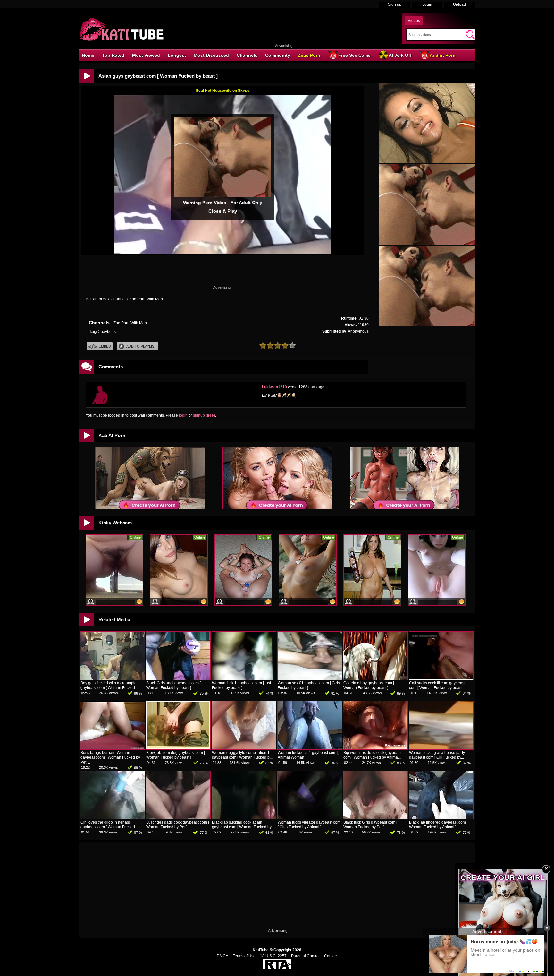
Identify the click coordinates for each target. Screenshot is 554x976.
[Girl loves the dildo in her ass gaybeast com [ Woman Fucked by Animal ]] (112, 818)
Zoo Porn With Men (130, 323)
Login (427, 4)
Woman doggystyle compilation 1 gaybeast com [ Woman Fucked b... (242, 755)
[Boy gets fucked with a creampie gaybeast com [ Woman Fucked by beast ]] (112, 678)
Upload (459, 4)
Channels (247, 55)
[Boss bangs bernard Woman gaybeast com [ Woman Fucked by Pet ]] (112, 748)
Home (88, 55)
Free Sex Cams (354, 55)
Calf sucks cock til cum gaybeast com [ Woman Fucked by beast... (437, 685)
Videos (414, 20)
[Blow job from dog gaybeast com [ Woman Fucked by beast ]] (178, 748)
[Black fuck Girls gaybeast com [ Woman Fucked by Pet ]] (375, 818)
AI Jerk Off (400, 55)
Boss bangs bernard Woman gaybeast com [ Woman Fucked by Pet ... (110, 757)
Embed (105, 346)
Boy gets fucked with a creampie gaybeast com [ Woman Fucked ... (109, 685)
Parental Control (305, 956)
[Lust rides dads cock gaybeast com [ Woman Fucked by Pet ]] (178, 818)
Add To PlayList (141, 346)
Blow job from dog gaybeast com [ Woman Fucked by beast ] (175, 755)
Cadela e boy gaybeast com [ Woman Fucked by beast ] (368, 685)
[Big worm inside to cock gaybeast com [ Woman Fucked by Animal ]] (375, 748)
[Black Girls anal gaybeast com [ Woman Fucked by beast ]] (178, 678)
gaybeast (109, 331)
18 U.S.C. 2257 (273, 956)
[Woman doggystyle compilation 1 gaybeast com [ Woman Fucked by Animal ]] (244, 748)
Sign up (394, 4)
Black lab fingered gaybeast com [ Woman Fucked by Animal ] (438, 824)
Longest (177, 55)
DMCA (222, 956)
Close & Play (222, 211)
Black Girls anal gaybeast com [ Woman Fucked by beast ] (173, 685)
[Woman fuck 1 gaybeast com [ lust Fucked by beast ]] (244, 678)
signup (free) (204, 415)
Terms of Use (244, 956)
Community (277, 55)
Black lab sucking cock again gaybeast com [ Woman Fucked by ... (243, 824)
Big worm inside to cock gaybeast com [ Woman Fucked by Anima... (372, 755)
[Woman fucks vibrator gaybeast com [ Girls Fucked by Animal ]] (310, 818)
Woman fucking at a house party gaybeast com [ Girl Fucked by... (437, 755)
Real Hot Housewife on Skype (222, 90)
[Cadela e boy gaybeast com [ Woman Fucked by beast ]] (375, 678)
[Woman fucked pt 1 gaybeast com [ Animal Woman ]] (310, 748)
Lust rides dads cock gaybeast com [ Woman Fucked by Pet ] (177, 824)
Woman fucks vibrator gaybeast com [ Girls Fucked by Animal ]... (309, 824)
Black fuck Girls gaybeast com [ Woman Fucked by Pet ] (370, 824)
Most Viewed (146, 55)
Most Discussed (211, 55)
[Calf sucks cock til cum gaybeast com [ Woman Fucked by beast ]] (441, 678)
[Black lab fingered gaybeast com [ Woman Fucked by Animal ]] (441, 818)
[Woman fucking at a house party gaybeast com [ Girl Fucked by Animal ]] (441, 748)
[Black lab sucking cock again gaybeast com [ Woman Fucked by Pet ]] (244, 818)
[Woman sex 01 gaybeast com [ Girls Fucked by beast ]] (310, 678)
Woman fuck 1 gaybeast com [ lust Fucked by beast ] (241, 685)
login (183, 415)
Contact (331, 956)
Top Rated (113, 55)
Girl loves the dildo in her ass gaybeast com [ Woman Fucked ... (109, 824)
